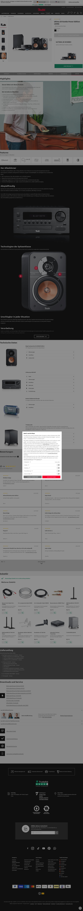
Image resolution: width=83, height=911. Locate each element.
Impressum (38, 459)
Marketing (26, 467)
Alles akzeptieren (51, 477)
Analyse (25, 465)
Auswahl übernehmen (32, 477)
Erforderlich (26, 462)
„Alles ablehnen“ (46, 443)
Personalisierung (27, 470)
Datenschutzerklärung (28, 459)
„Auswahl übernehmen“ (52, 453)
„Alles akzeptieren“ (50, 448)
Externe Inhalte (27, 473)
